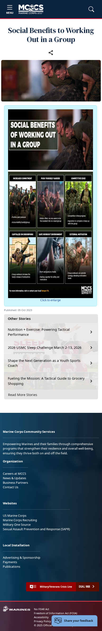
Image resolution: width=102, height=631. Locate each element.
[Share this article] (51, 52)
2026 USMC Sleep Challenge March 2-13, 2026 (44, 347)
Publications (11, 566)
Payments (10, 562)
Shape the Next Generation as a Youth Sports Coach (44, 363)
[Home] (31, 9)
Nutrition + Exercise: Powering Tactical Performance (39, 332)
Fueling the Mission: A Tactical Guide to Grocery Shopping (46, 381)
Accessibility (41, 617)
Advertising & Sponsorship (21, 557)
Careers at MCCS (14, 473)
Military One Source (17, 524)
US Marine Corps (14, 515)
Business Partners (15, 482)
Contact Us (10, 487)
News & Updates (14, 478)
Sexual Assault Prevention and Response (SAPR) (36, 529)
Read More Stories (22, 394)
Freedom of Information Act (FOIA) (55, 613)
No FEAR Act (41, 609)
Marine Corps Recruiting (20, 520)
